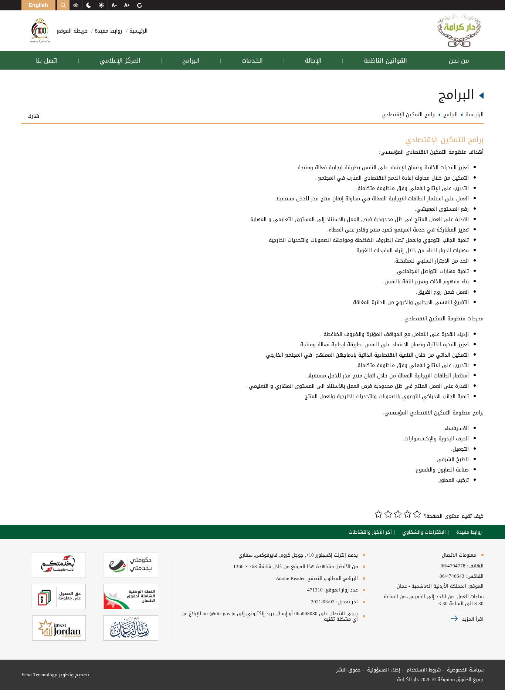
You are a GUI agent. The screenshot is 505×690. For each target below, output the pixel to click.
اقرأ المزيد (472, 619)
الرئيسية (138, 31)
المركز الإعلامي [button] (119, 60)
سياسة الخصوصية (464, 669)
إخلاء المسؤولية (383, 669)
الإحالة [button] (313, 60)
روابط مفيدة (107, 31)
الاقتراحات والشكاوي (424, 532)
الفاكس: (475, 576)
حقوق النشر (348, 669)
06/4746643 (452, 576)
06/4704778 (453, 566)
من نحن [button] (459, 60)
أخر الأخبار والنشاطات (370, 532)
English (38, 5)
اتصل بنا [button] (47, 60)
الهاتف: (474, 566)
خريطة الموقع (72, 31)
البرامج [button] (191, 60)
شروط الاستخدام (423, 669)
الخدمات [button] (252, 60)
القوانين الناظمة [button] (385, 60)
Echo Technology (39, 674)
